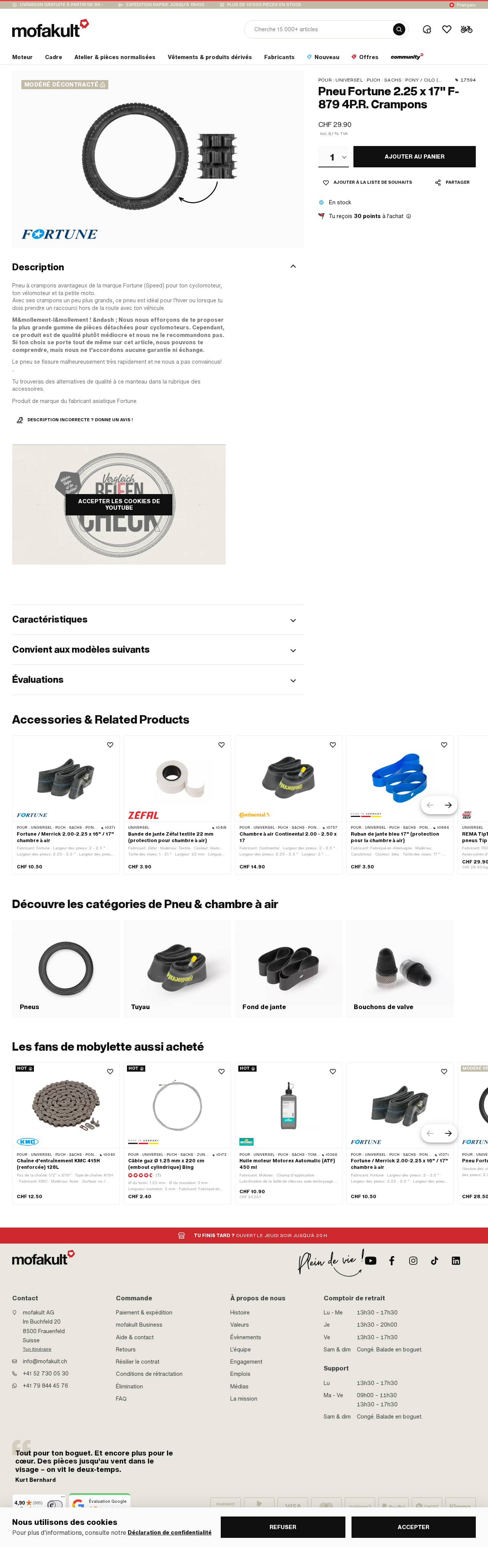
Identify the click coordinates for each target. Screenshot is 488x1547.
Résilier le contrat (137, 1362)
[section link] (407, 58)
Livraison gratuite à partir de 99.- (61, 4)
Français (466, 5)
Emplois (240, 1374)
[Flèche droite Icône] (448, 805)
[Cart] (467, 29)
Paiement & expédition (144, 1312)
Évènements (245, 1337)
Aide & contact (135, 1337)
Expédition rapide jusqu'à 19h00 (165, 4)
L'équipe (240, 1349)
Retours (126, 1349)
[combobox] (333, 156)
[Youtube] (370, 1260)
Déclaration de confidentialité (170, 1532)
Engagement (246, 1362)
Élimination (129, 1386)
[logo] (50, 28)
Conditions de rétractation (149, 1374)
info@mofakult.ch (45, 1361)
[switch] (55, 1505)
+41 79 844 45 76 (45, 1386)
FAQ (121, 1399)
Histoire (240, 1312)
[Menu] (62, 1498)
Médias (239, 1386)
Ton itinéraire (37, 1349)
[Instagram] (413, 1260)
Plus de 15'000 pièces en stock (264, 4)
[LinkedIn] (456, 1260)
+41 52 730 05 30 (46, 1373)
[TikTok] (434, 1260)
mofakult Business (139, 1325)
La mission (243, 1399)
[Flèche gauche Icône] (430, 805)
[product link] (66, 805)
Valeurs (239, 1325)
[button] (158, 267)
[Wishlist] (447, 29)
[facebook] (392, 1260)
